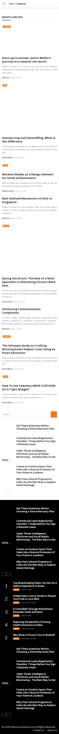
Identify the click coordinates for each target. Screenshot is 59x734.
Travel (16, 590)
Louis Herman (7, 302)
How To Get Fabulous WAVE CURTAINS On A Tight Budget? (28, 387)
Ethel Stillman (7, 157)
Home (5, 165)
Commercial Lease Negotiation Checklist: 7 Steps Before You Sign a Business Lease (36, 441)
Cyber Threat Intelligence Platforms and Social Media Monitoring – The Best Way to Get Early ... (29, 455)
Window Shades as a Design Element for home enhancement (27, 176)
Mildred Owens (8, 191)
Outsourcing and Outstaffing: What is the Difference (28, 139)
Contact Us (38, 730)
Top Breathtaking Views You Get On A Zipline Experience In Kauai (35, 584)
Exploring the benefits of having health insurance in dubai (31, 623)
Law (4, 85)
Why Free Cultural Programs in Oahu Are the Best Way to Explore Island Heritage (36, 482)
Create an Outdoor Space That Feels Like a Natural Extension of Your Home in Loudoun (35, 469)
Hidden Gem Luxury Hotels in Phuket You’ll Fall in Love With (34, 597)
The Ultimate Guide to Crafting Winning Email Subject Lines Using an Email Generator (28, 349)
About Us (52, 730)
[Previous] (4, 491)
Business (6, 27)
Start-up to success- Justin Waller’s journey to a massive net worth (26, 59)
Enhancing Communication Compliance (21, 311)
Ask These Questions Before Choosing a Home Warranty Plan (35, 427)
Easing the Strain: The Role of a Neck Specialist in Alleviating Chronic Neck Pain (28, 281)
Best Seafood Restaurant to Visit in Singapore (27, 200)
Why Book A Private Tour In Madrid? (34, 634)
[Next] (9, 491)
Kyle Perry (6, 77)
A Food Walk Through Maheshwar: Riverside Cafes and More (33, 610)
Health (6, 226)
